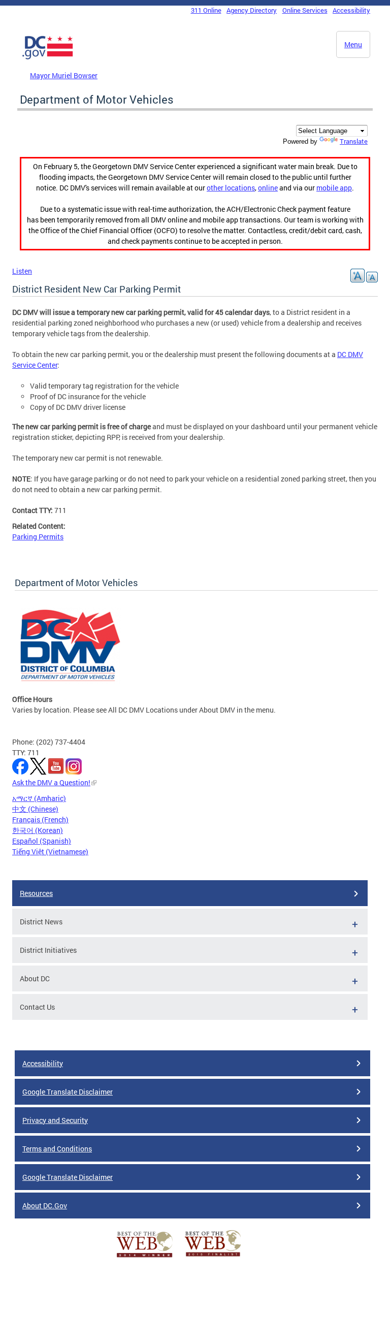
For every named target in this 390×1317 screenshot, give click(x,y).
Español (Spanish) (41, 841)
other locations (231, 187)
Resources (36, 893)
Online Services (305, 10)
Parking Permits (37, 536)
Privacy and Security (55, 1120)
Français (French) (40, 819)
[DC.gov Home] (47, 57)
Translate (354, 141)
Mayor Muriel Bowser (64, 75)
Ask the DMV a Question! (51, 782)
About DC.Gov (44, 1205)
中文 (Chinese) (35, 809)
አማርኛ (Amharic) (39, 798)
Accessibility (351, 10)
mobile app (334, 187)
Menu (353, 44)
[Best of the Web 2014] (144, 1257)
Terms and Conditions (57, 1148)
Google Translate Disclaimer (67, 1092)
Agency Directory (251, 10)
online (268, 187)
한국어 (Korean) (37, 830)
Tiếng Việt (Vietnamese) (50, 851)
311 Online (206, 10)
